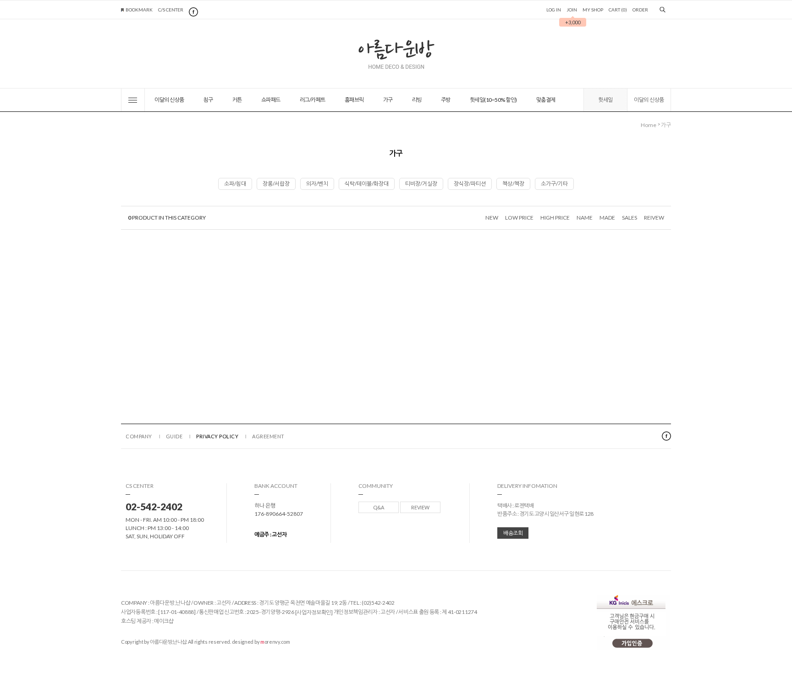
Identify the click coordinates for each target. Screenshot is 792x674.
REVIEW (420, 507)
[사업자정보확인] (314, 612)
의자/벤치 (317, 183)
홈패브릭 (354, 99)
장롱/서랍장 (276, 183)
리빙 (417, 99)
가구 (388, 99)
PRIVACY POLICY (217, 436)
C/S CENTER (170, 9)
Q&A (378, 507)
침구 (208, 99)
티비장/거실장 (421, 183)
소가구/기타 (554, 183)
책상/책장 (513, 183)
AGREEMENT (268, 436)
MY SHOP (593, 9)
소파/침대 (235, 183)
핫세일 (605, 99)
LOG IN (553, 9)
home (648, 125)
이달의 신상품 (169, 99)
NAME (585, 217)
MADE (607, 217)
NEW (491, 217)
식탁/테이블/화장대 (367, 183)
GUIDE (174, 436)
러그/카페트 (312, 99)
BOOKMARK (139, 9)
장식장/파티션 (470, 183)
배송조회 (512, 533)
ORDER (640, 9)
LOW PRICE (519, 217)
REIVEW (654, 217)
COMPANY (139, 436)
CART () (618, 9)
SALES (629, 217)
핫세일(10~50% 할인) (493, 99)
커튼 (237, 99)
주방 (446, 99)
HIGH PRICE (555, 217)
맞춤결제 (546, 99)
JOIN (573, 9)
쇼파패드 (270, 99)
